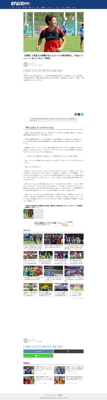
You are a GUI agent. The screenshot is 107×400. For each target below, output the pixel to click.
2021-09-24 (32, 63)
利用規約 (60, 395)
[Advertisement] (53, 97)
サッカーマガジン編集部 (35, 65)
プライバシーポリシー (50, 395)
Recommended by (76, 298)
